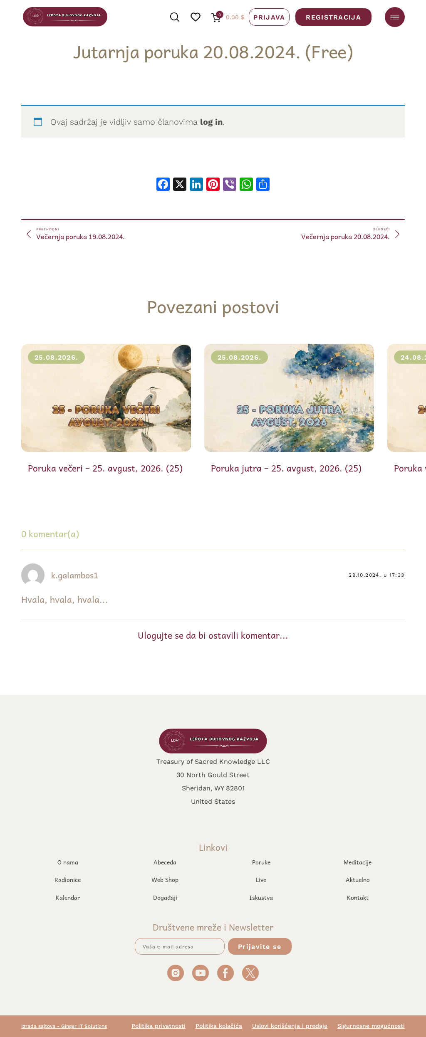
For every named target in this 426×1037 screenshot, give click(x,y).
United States (213, 801)
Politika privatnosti (158, 1026)
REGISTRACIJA (333, 17)
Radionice (67, 879)
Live (261, 879)
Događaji (165, 897)
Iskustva (261, 897)
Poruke (261, 862)
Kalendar (68, 897)
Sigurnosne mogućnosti (371, 1026)
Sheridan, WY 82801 (213, 788)
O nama (67, 862)
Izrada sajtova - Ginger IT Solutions (64, 1026)
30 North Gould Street (213, 774)
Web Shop (164, 879)
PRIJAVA (269, 17)
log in (211, 122)
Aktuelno (358, 879)
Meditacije (358, 862)
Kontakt (358, 897)
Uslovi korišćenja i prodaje (289, 1026)
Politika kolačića (219, 1026)
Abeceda (165, 862)
